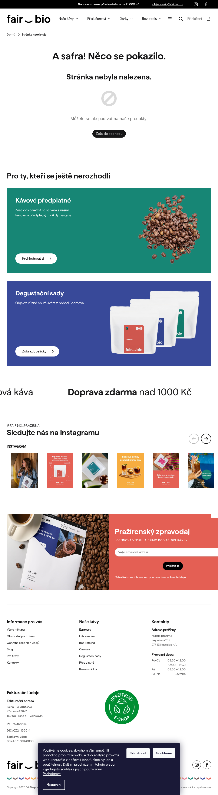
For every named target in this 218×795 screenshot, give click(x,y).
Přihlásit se (172, 565)
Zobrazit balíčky (34, 351)
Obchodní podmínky (21, 636)
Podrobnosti (52, 774)
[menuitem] (68, 18)
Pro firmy (13, 656)
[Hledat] (180, 18)
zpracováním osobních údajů (166, 577)
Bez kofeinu (87, 642)
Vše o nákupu (16, 629)
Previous (194, 439)
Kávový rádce (88, 669)
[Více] (169, 18)
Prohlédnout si (33, 258)
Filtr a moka (87, 636)
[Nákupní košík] (207, 18)
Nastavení (53, 784)
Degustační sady (90, 656)
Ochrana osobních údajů (23, 642)
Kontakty (13, 662)
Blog (10, 649)
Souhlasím (164, 753)
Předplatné (86, 662)
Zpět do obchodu (109, 133)
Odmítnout (138, 753)
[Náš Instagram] (196, 4)
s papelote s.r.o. (202, 787)
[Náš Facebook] (206, 4)
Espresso (85, 629)
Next (206, 439)
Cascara (84, 649)
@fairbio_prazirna (23, 425)
